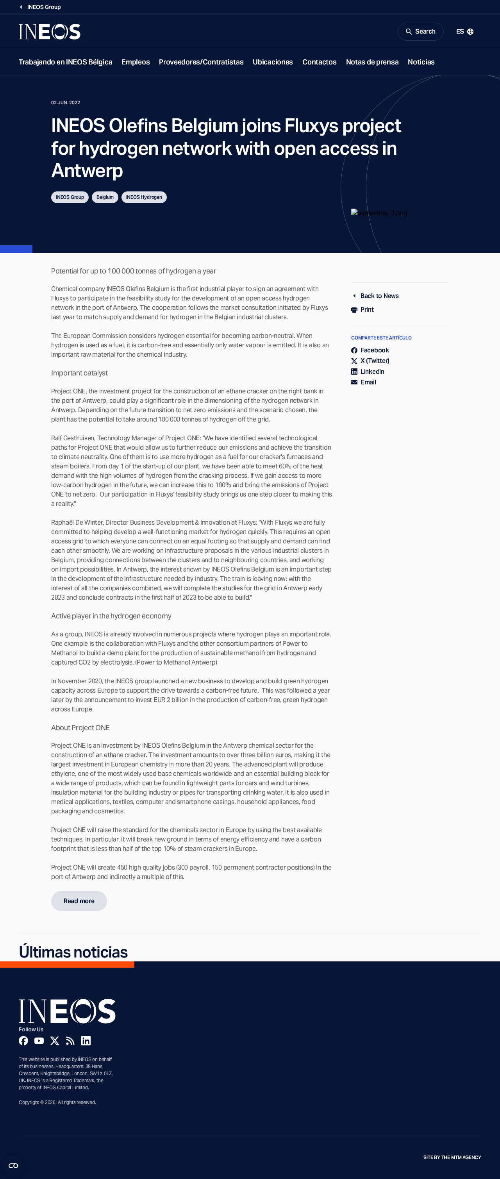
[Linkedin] (86, 1040)
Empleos (135, 61)
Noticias (421, 61)
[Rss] (70, 1040)
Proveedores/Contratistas (201, 61)
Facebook (375, 350)
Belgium (105, 197)
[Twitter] (54, 1040)
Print (367, 309)
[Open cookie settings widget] (13, 1165)
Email (368, 382)
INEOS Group (70, 197)
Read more (79, 901)
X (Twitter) (375, 360)
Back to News (380, 296)
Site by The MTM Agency (452, 1157)
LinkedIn (372, 371)
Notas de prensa (372, 61)
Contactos (319, 61)
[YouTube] (39, 1040)
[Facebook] (23, 1040)
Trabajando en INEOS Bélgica (65, 61)
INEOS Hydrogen (144, 197)
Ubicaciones (273, 61)
